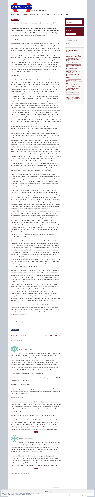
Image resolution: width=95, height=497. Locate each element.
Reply (35, 432)
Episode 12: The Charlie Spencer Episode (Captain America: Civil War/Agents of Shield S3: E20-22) (73, 98)
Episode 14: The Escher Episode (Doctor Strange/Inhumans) (73, 89)
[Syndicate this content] (66, 50)
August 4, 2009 (15, 19)
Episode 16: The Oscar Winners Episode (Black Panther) (72, 76)
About (18, 14)
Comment (56, 488)
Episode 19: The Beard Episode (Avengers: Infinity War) (73, 59)
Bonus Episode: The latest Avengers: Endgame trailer (73, 85)
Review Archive (34, 14)
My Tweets (69, 43)
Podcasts (25, 14)
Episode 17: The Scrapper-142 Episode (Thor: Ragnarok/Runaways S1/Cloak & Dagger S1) (73, 70)
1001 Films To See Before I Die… (62, 14)
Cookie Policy (28, 494)
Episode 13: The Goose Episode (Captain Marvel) (72, 93)
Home (13, 14)
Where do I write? (45, 14)
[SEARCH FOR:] (74, 22)
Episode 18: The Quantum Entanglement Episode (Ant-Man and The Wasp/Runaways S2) (73, 64)
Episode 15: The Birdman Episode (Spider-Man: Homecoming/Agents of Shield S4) (74, 81)
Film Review (15, 329)
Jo (19, 347)
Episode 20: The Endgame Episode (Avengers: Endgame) (73, 55)
